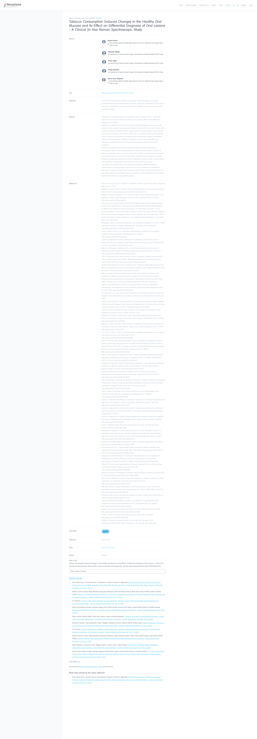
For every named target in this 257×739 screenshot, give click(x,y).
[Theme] (237, 5)
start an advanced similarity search (91, 667)
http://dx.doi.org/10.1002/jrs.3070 (113, 329)
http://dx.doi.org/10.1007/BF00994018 (115, 517)
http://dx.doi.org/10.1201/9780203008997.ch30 (118, 228)
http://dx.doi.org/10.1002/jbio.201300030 (116, 405)
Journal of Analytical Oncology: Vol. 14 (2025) (137, 619)
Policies (214, 5)
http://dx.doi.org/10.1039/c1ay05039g (114, 237)
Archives (78, 18)
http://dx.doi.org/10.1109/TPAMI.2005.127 (121, 453)
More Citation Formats (78, 571)
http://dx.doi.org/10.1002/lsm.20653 (121, 245)
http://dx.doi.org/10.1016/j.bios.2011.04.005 (124, 270)
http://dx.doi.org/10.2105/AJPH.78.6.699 (115, 492)
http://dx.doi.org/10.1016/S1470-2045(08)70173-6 (130, 192)
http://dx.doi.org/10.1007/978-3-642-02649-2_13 (140, 282)
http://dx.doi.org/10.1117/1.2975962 (146, 461)
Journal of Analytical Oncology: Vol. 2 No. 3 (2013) (105, 597)
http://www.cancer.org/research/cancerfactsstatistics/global (142, 206)
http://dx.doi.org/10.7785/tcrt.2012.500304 (116, 388)
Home (181, 5)
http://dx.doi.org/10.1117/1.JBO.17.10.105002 (116, 377)
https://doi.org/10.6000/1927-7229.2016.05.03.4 (118, 93)
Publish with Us (204, 5)
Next (78, 662)
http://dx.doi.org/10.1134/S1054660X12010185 (117, 338)
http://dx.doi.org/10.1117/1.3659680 (113, 321)
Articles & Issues (191, 5)
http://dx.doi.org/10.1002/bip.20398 (121, 290)
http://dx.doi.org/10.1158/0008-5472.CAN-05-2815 (118, 254)
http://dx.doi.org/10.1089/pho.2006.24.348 (116, 352)
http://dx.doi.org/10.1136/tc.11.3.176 (118, 498)
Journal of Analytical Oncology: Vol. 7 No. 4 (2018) (107, 604)
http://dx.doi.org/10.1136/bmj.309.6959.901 (116, 484)
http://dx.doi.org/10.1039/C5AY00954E (115, 397)
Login (251, 5)
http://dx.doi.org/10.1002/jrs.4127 (113, 422)
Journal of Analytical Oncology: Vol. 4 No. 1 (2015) (134, 648)
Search (228, 5)
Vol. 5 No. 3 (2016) (88, 18)
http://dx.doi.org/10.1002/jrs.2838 (138, 307)
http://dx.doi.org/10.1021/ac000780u (149, 343)
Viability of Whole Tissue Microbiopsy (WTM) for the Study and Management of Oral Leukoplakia (111, 638)
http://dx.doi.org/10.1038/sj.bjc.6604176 (133, 262)
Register (243, 5)
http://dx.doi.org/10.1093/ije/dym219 (114, 200)
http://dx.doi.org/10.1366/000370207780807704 (118, 439)
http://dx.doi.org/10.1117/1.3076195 (125, 360)
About (221, 5)
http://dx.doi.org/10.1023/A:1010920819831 (116, 470)
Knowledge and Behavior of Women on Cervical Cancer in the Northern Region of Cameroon (104, 610)
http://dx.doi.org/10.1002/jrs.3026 (132, 369)
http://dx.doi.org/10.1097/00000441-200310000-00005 (121, 512)
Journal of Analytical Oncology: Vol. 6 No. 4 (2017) (89, 657)
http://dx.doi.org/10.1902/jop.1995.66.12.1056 (117, 506)
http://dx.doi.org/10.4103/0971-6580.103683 (123, 475)
